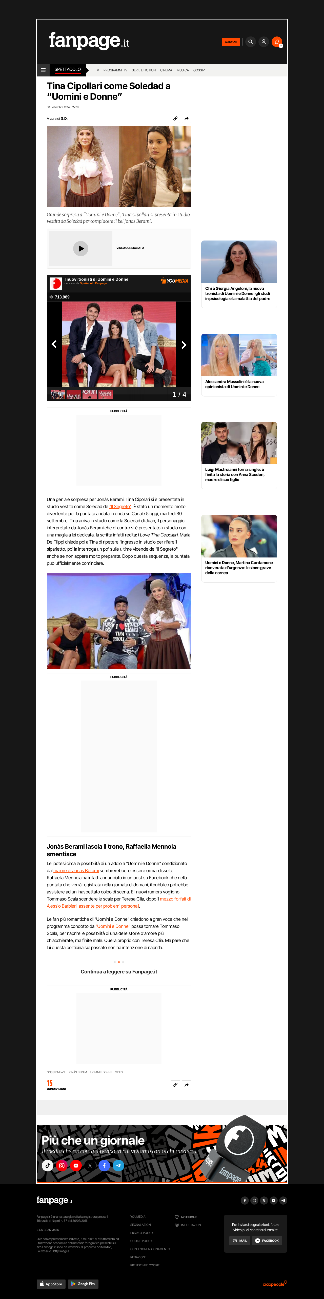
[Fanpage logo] (83, 41)
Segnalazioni (140, 1225)
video (119, 1072)
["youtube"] (76, 1165)
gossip (199, 70)
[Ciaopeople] (275, 1285)
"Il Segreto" (120, 506)
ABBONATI (231, 41)
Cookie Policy (141, 1241)
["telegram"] (118, 1165)
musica (183, 70)
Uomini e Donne (101, 1072)
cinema (166, 70)
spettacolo (68, 69)
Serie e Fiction (144, 70)
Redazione (138, 1257)
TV (97, 70)
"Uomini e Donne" (112, 926)
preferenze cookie (145, 1265)
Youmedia (138, 1216)
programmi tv (115, 70)
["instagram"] (62, 1165)
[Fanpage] (54, 1200)
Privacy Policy (141, 1233)
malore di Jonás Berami (76, 870)
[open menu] (43, 70)
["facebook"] (104, 1165)
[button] (186, 118)
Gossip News (56, 1072)
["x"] (90, 1165)
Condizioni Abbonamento (150, 1249)
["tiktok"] (47, 1165)
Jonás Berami (77, 1072)
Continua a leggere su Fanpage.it (119, 972)
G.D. (64, 118)
